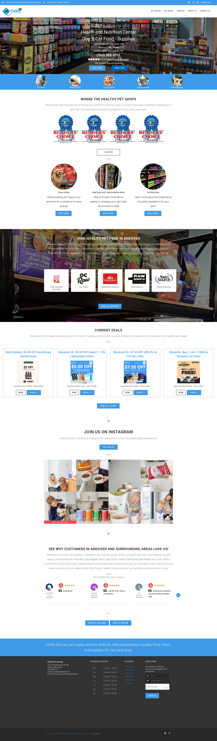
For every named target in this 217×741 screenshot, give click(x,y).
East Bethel (145, 559)
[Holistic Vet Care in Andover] (143, 80)
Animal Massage (177, 87)
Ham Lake (104, 559)
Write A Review (120, 623)
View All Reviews (97, 623)
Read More (108, 213)
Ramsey (78, 559)
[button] (65, 129)
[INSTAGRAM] (193, 2)
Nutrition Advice (75, 87)
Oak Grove (132, 559)
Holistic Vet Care (143, 87)
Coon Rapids (91, 559)
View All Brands (110, 306)
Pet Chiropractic (109, 87)
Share (33, 393)
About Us (119, 68)
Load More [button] (108, 152)
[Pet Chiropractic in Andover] (109, 80)
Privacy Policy (65, 734)
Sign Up (152, 696)
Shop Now (97, 68)
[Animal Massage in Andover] (177, 80)
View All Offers (108, 406)
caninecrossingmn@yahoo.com (58, 672)
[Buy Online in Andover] (41, 80)
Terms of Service (77, 734)
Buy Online (41, 87)
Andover (90, 554)
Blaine (114, 559)
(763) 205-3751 (108, 55)
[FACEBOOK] (189, 2)
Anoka (121, 559)
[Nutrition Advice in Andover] (75, 80)
